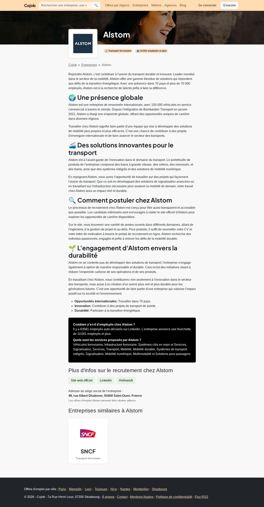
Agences (170, 5)
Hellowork (126, 380)
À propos (108, 496)
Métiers (156, 5)
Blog (183, 5)
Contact (122, 496)
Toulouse (101, 489)
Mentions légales (141, 496)
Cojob (30, 5)
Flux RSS (201, 496)
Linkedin (106, 380)
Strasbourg (159, 489)
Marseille (75, 489)
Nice (114, 489)
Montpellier (141, 489)
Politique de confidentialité (174, 496)
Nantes (125, 489)
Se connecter (207, 5)
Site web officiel (82, 380)
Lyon (88, 489)
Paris (62, 489)
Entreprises (140, 5)
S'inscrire (229, 5)
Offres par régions (117, 5)
